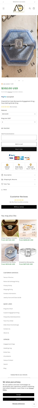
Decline (18, 399)
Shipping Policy (8, 289)
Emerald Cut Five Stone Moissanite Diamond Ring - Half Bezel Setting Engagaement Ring (9, 262)
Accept (18, 394)
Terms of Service (8, 277)
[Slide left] (15, 81)
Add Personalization (7, 133)
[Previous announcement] (3, 2)
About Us (6, 333)
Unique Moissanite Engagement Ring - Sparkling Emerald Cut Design (26, 238)
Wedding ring (8, 348)
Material (4, 110)
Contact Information (10, 293)
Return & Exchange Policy (11, 281)
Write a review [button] (19, 207)
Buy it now (19, 149)
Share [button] (5, 189)
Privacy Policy (8, 285)
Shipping (10, 91)
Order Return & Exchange (11, 325)
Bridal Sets (7, 352)
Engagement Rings (9, 344)
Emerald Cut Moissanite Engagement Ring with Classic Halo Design (26, 262)
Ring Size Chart (8, 308)
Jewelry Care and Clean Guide (12, 297)
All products (7, 356)
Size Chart (6, 128)
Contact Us (7, 329)
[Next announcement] (35, 2)
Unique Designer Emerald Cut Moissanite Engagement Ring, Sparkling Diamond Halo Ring (9, 238)
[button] (3, 8)
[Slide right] (23, 81)
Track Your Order (8, 321)
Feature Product (8, 360)
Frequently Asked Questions (12, 317)
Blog (5, 368)
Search (6, 364)
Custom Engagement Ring (11, 313)
